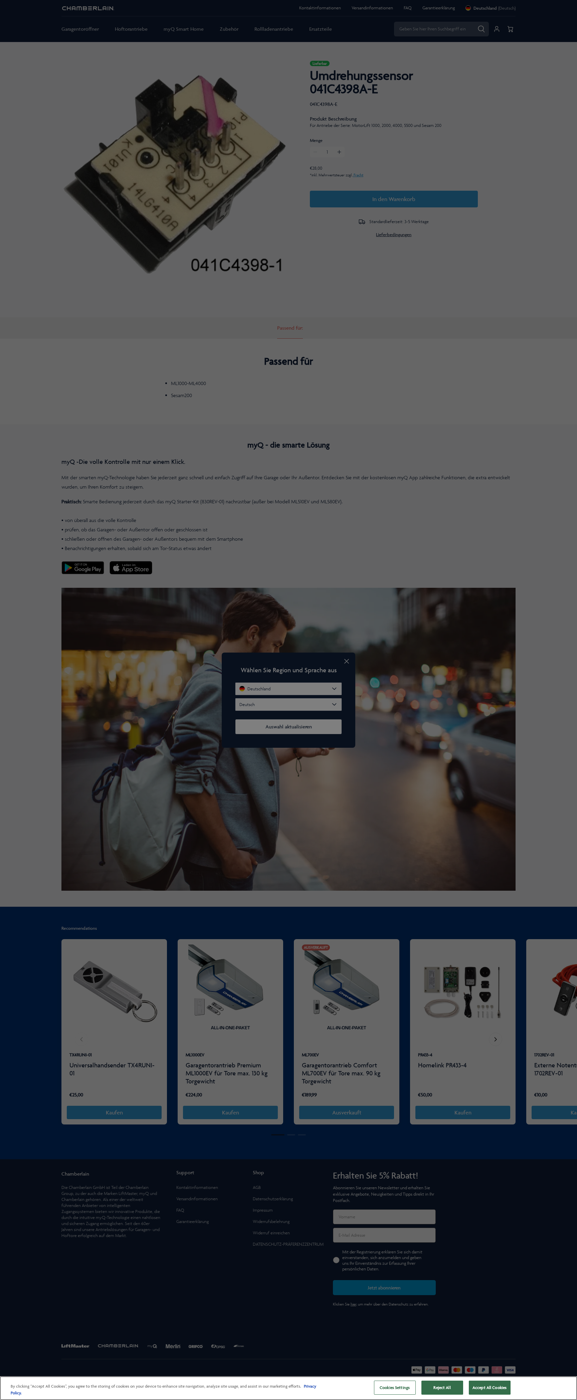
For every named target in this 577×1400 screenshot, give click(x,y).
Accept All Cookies (489, 1387)
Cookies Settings (395, 1387)
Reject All (441, 1387)
